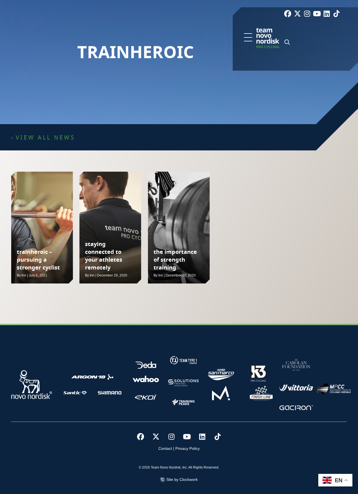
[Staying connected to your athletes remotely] (110, 227)
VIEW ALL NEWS (45, 138)
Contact (165, 448)
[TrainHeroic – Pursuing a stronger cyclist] (42, 227)
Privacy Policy (187, 448)
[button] (248, 37)
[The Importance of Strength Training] (179, 227)
